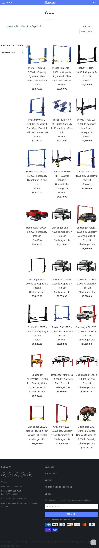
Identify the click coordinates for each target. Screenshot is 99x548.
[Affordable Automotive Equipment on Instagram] (24, 474)
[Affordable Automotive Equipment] (49, 2)
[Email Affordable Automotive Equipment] (30, 474)
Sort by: (87, 26)
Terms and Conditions (59, 487)
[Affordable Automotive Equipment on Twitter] (4, 474)
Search (49, 467)
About (48, 480)
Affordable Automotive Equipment (64, 520)
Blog (48, 494)
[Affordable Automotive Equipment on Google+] (17, 474)
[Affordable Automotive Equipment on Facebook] (11, 474)
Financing (51, 473)
